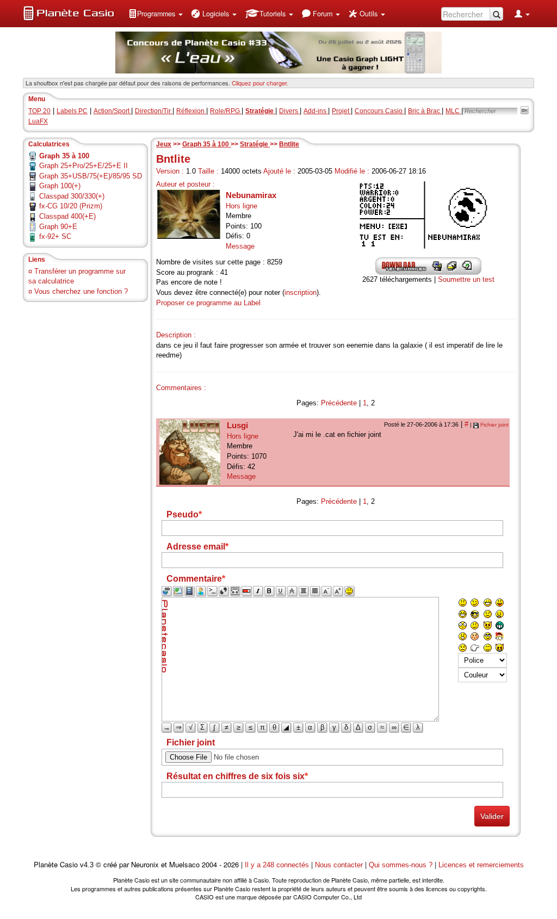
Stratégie (255, 144)
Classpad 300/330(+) (71, 196)
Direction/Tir (153, 111)
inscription (300, 292)
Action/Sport (112, 111)
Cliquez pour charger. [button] (260, 82)
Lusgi (237, 425)
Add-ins (316, 111)
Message (240, 246)
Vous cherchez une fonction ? (81, 291)
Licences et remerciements (481, 865)
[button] (155, 13)
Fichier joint (494, 425)
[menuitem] (155, 13)
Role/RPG (226, 111)
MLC (453, 111)
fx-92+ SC (55, 236)
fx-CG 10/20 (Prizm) (70, 206)
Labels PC (72, 111)
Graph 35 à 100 (206, 144)
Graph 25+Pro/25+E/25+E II (83, 166)
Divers (289, 111)
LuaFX (38, 121)
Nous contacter (339, 865)
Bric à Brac (425, 111)
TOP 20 (39, 111)
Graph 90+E (58, 227)
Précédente (339, 403)
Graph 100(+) (60, 186)
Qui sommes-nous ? (400, 865)
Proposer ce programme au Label (208, 303)
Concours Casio (379, 111)
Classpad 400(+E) (67, 216)
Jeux (163, 144)
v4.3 (87, 865)
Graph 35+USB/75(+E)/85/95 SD (90, 176)
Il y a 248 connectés (278, 865)
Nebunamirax (251, 195)
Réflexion (191, 111)
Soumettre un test (466, 279)
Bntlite (289, 144)
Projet (341, 111)
